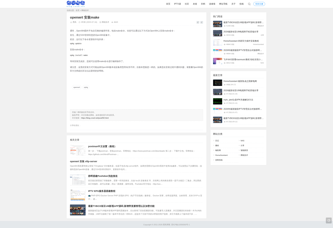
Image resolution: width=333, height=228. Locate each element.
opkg (86, 87)
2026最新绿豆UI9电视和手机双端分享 (240, 32)
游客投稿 (219, 160)
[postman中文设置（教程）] (78, 150)
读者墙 (212, 4)
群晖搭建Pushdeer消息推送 (103, 176)
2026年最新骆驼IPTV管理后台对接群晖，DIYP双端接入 (249, 50)
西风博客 (166, 225)
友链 (195, 4)
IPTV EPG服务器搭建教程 (101, 191)
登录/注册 (259, 4)
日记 (217, 141)
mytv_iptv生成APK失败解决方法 (238, 100)
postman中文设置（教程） (102, 146)
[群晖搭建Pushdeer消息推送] (78, 179)
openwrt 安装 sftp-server (83, 161)
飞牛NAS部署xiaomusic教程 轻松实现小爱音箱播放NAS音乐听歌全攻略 (256, 59)
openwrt (76, 87)
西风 (74, 22)
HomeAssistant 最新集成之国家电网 (240, 81)
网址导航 (223, 4)
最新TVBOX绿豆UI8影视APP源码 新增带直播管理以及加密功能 (121, 206)
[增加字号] (198, 22)
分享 (242, 145)
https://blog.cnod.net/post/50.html (95, 118)
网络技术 (85, 10)
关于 (233, 4)
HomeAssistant (221, 155)
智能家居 (244, 150)
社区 (187, 4)
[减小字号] (201, 22)
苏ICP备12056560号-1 (180, 225)
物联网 (218, 150)
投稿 (241, 4)
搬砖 (217, 145)
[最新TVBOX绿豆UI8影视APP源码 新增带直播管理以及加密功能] (78, 209)
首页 (168, 4)
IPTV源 (177, 4)
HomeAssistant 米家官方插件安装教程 (241, 41)
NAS (242, 141)
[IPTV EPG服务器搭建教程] (78, 194)
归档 (203, 4)
